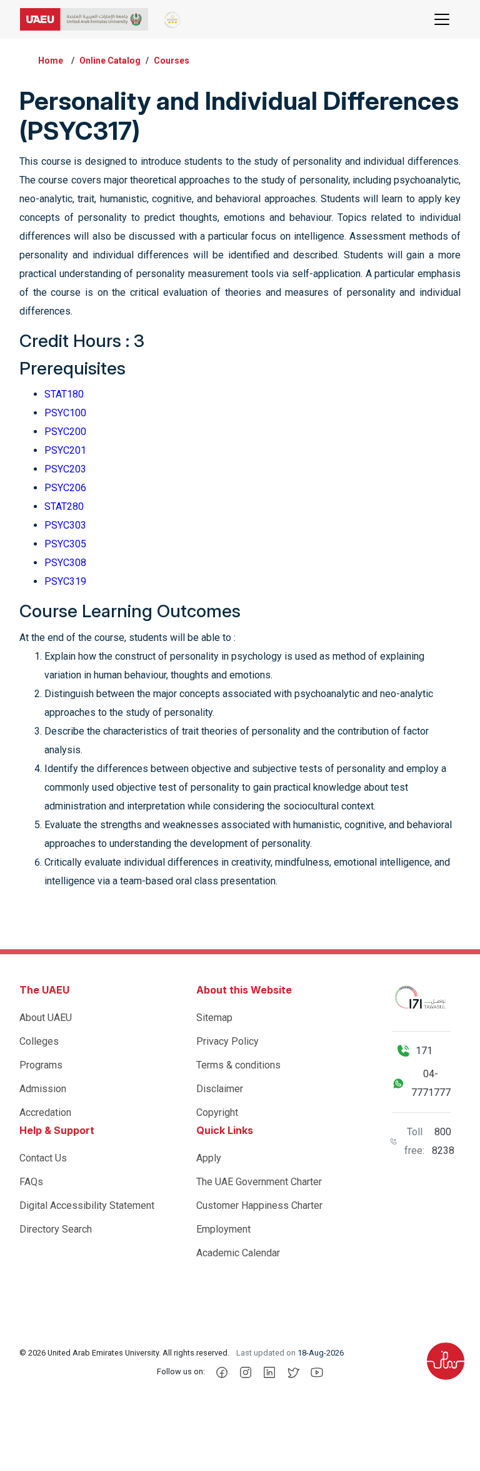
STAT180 (64, 394)
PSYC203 (65, 469)
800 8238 (443, 1141)
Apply (208, 1158)
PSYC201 (65, 450)
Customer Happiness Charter (259, 1205)
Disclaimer (219, 1089)
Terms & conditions (238, 1065)
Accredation (45, 1112)
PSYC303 (65, 525)
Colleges (39, 1041)
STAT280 (64, 506)
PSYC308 (65, 563)
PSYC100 (65, 413)
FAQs (31, 1182)
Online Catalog (110, 61)
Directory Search (55, 1229)
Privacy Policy (227, 1041)
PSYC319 (65, 581)
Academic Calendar (238, 1253)
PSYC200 (65, 431)
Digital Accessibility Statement (86, 1205)
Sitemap (214, 1018)
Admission (42, 1089)
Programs (40, 1065)
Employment (223, 1229)
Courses (171, 61)
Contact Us (43, 1158)
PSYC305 (65, 544)
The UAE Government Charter (259, 1182)
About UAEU (45, 1018)
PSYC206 (65, 488)
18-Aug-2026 (321, 1352)
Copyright (217, 1112)
